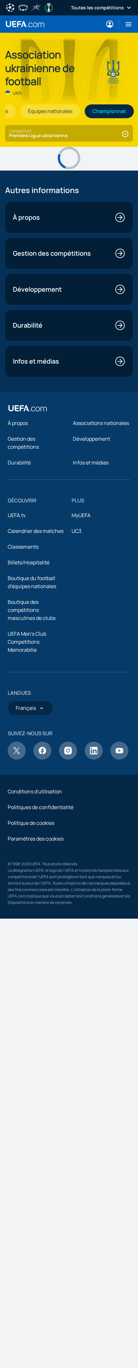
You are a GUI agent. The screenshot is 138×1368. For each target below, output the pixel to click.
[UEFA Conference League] (49, 7)
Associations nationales (101, 423)
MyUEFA (81, 515)
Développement (91, 438)
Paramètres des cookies (36, 838)
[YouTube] (119, 757)
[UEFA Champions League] (10, 7)
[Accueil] (27, 408)
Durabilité (19, 462)
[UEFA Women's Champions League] (23, 7)
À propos (18, 423)
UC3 (77, 530)
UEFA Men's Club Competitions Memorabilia (27, 641)
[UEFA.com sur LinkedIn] (94, 757)
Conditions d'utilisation (35, 791)
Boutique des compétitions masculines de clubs (32, 610)
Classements (23, 546)
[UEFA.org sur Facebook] (42, 757)
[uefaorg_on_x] (17, 757)
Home (25, 24)
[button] (126, 24)
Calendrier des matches (36, 530)
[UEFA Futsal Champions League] (36, 7)
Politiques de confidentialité (40, 807)
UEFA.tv (17, 515)
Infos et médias (90, 462)
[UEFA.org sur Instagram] (68, 757)
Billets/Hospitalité (28, 562)
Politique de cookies (31, 822)
